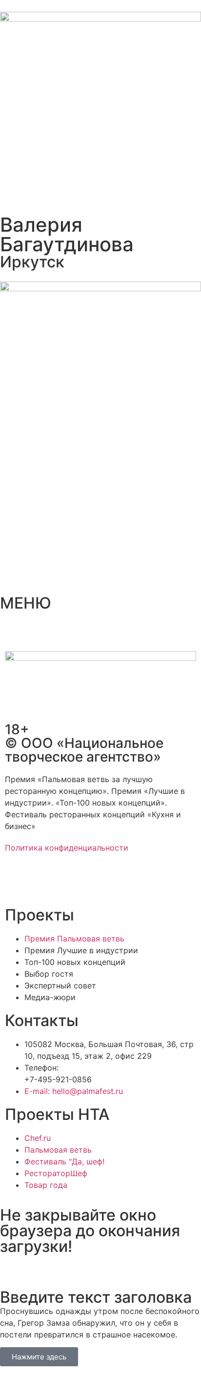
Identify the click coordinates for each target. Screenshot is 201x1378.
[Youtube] (97, 882)
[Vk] (71, 882)
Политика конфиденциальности (66, 848)
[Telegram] (44, 882)
